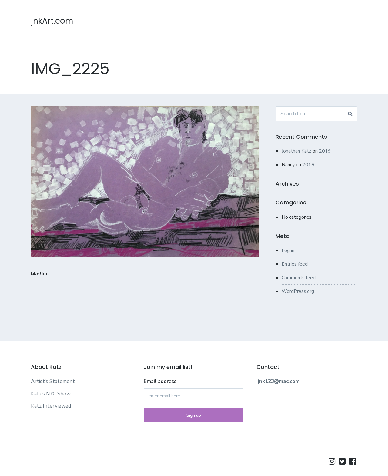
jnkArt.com (52, 20)
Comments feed (299, 277)
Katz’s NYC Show (51, 393)
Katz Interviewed (51, 405)
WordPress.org (298, 291)
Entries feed (295, 264)
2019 (325, 151)
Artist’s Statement (53, 381)
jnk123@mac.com (278, 381)
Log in (288, 250)
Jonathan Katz (296, 151)
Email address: (161, 381)
